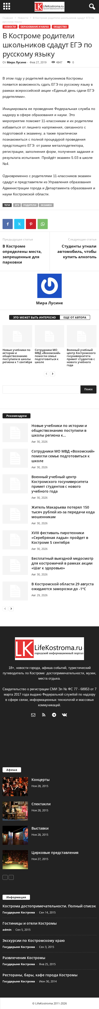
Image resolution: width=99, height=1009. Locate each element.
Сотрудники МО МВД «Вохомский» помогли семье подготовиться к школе (47, 356)
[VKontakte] (65, 715)
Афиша (11, 770)
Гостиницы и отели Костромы (30, 923)
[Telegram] (55, 715)
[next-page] (52, 373)
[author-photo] (49, 286)
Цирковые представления (54, 852)
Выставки (39, 828)
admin (7, 929)
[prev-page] (46, 373)
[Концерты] (15, 786)
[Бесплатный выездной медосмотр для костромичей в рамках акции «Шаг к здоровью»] (15, 565)
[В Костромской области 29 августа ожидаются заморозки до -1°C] (15, 591)
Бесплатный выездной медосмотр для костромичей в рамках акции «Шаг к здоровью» (62, 563)
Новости (23, 18)
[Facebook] (8, 224)
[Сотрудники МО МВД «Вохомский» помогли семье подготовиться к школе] (49, 336)
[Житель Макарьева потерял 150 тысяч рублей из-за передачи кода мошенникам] (15, 514)
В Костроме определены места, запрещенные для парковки (22, 254)
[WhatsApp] (43, 224)
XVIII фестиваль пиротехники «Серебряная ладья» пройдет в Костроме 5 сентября (59, 537)
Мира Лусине (16, 62)
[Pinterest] (31, 224)
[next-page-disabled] (11, 877)
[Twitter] (19, 224)
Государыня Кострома (19, 912)
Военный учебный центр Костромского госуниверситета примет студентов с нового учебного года (81, 357)
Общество (60, 26)
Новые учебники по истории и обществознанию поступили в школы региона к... (59, 430)
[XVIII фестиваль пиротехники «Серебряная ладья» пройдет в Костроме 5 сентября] (15, 539)
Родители (29, 205)
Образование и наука (35, 26)
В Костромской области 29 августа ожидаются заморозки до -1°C (62, 586)
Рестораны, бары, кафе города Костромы (40, 975)
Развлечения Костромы (24, 957)
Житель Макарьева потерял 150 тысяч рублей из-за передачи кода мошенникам (63, 512)
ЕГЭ (17, 205)
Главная (8, 18)
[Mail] (34, 715)
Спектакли (41, 803)
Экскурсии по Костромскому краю (34, 940)
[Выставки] (15, 835)
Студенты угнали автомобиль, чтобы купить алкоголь (76, 251)
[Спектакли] (15, 810)
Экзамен (46, 205)
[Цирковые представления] (15, 859)
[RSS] (45, 715)
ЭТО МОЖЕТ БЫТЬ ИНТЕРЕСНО (34, 317)
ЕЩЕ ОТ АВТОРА (74, 317)
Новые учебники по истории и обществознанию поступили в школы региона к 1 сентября (17, 356)
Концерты (40, 779)
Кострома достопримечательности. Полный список (49, 906)
